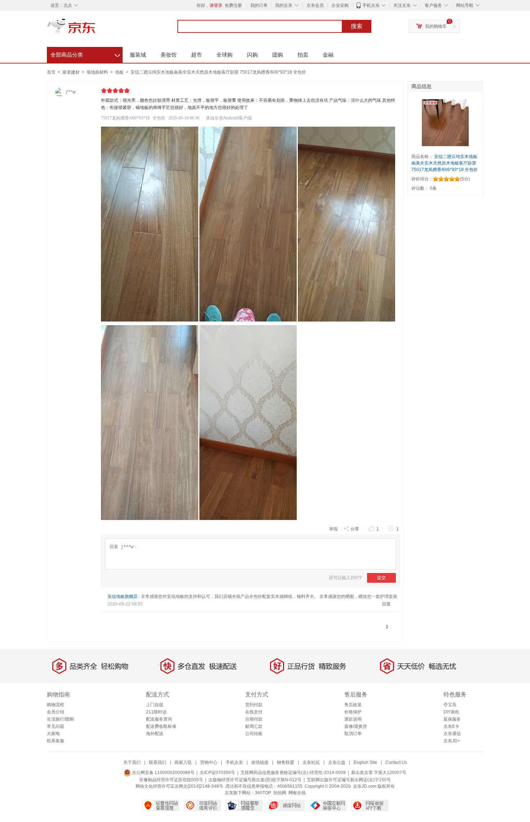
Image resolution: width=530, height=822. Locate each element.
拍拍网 (279, 792)
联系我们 (157, 762)
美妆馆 (168, 55)
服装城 (138, 55)
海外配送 (154, 733)
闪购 (252, 55)
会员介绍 (55, 711)
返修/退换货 (355, 726)
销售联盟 (285, 762)
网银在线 (297, 792)
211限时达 (156, 711)
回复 (386, 604)
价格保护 (353, 711)
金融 (328, 55)
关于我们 (132, 762)
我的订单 (259, 5)
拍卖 (302, 55)
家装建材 (71, 72)
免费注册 (233, 5)
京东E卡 (451, 726)
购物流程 (55, 704)
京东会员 (315, 5)
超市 (196, 55)
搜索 (356, 26)
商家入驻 (183, 762)
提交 (381, 577)
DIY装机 (451, 711)
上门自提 (154, 704)
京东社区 (311, 762)
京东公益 (336, 762)
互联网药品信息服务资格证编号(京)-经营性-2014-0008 (293, 772)
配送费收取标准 (161, 726)
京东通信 (452, 733)
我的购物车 (436, 26)
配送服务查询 (159, 719)
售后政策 (353, 704)
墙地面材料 (98, 72)
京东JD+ (451, 740)
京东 (95, 29)
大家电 (53, 733)
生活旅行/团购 (60, 719)
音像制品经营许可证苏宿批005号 (171, 779)
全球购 (224, 55)
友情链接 (260, 762)
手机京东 (371, 5)
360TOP (263, 792)
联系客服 (55, 740)
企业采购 (340, 5)
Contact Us (396, 762)
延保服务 (452, 719)
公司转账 (253, 733)
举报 (333, 529)
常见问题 (55, 726)
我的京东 (283, 5)
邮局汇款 (253, 726)
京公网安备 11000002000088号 (162, 772)
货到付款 (253, 704)
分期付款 (253, 719)
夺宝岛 (449, 704)
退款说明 (353, 719)
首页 (51, 72)
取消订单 (353, 733)
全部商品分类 (85, 54)
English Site (365, 762)
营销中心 (208, 762)
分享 (354, 529)
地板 (120, 72)
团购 (277, 55)
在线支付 (253, 711)
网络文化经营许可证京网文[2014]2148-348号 (179, 786)
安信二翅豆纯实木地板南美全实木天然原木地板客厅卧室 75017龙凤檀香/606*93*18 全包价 (218, 72)
